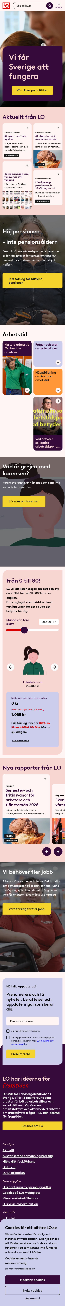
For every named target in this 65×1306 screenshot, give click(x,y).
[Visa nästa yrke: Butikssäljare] (54, 667)
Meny (58, 7)
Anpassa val (32, 1298)
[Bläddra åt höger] (58, 851)
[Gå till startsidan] (6, 6)
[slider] (24, 630)
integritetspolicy (26, 1268)
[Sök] (49, 5)
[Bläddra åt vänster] (46, 851)
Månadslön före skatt (17, 622)
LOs (39, 1041)
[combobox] (33, 5)
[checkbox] (7, 1031)
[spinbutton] (49, 622)
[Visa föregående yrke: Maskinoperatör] (10, 667)
